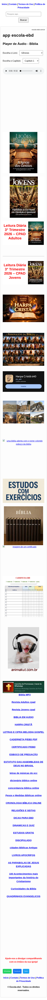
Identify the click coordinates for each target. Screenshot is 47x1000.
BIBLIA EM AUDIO (24, 717)
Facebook (17, 971)
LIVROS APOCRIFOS (23, 855)
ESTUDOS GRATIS (23, 832)
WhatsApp (7, 971)
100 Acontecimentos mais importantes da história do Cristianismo (23, 878)
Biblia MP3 (25, 694)
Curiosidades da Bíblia (23, 888)
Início (4, 4)
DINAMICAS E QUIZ (23, 825)
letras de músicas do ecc (23, 773)
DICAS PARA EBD (24, 818)
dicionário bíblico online (23, 780)
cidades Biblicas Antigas (23, 847)
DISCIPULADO (23, 840)
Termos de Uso (25, 4)
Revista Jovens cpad (23, 709)
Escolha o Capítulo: (12, 61)
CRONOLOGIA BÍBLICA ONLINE (23, 803)
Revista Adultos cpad (23, 702)
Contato (13, 4)
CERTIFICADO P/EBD (24, 747)
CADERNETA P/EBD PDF (23, 739)
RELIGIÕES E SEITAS (23, 810)
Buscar (23, 20)
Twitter (26, 971)
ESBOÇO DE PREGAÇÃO (23, 754)
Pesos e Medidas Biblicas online (23, 795)
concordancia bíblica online (23, 788)
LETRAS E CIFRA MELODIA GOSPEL (23, 732)
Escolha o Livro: (10, 53)
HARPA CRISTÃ (23, 724)
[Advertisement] (23, 102)
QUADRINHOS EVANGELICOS (23, 896)
